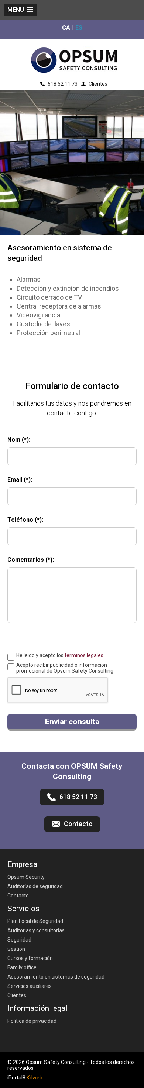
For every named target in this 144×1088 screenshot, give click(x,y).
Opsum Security (26, 877)
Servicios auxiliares (29, 986)
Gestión (16, 949)
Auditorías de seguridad (35, 886)
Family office (22, 967)
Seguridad (19, 940)
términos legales (84, 655)
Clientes (98, 84)
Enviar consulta (72, 721)
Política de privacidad (31, 1021)
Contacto (18, 896)
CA (66, 28)
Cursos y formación (30, 958)
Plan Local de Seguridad (35, 921)
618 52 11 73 (63, 84)
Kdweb (34, 1078)
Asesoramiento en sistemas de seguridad (55, 977)
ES (78, 28)
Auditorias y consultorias (36, 930)
